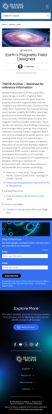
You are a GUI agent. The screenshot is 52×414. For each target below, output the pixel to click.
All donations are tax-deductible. (32, 409)
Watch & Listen (28, 327)
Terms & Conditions (17, 404)
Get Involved (26, 382)
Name (5, 251)
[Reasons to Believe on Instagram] (31, 344)
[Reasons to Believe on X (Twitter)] (26, 344)
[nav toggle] (47, 6)
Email (5, 263)
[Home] (26, 359)
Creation (12, 24)
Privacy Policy (37, 402)
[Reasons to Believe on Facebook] (15, 344)
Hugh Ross (30, 66)
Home (4, 24)
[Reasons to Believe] (12, 6)
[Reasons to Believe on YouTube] (20, 344)
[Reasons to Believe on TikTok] (37, 344)
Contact (26, 389)
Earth (19, 24)
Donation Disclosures (34, 404)
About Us (26, 375)
